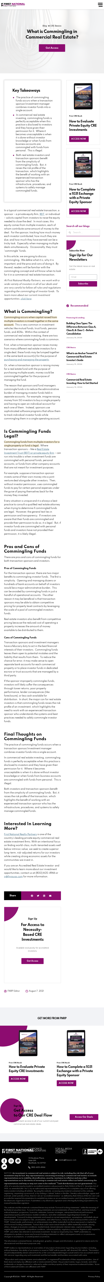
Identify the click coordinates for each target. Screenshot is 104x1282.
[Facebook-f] (4, 1161)
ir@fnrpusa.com (13, 876)
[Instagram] (11, 1161)
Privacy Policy (94, 1277)
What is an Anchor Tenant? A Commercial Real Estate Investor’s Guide (81, 357)
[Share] (4, 1166)
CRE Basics (55, 26)
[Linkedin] (18, 1161)
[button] (32, 896)
